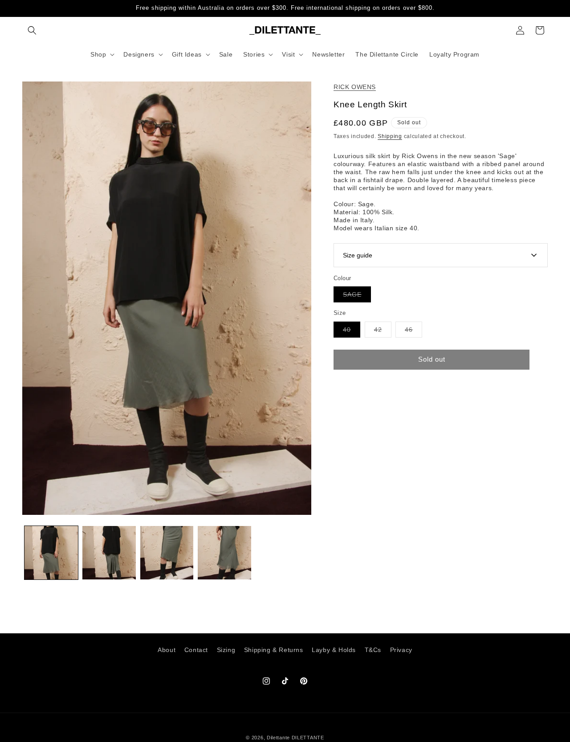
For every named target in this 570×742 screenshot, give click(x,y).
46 (413, 332)
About (166, 649)
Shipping (390, 136)
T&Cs (373, 649)
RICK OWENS (355, 86)
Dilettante (278, 737)
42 (382, 332)
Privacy (401, 649)
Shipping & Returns (273, 649)
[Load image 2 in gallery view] (109, 552)
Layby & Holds (334, 649)
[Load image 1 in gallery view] (51, 552)
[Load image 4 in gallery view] (224, 552)
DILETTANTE (308, 737)
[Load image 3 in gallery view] (167, 552)
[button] (32, 30)
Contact (196, 649)
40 (351, 332)
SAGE (357, 296)
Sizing (226, 649)
